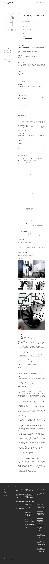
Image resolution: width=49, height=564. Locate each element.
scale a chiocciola (8, 2)
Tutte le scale (13, 6)
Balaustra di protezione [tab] (7, 61)
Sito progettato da (6, 559)
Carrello (6, 495)
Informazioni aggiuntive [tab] (7, 48)
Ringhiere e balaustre (27, 6)
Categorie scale (20, 6)
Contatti (6, 491)
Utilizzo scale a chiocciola (30, 521)
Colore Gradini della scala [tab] (7, 52)
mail (33, 453)
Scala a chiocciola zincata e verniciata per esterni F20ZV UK (30, 502)
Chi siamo (6, 492)
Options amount (24, 34)
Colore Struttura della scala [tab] (8, 50)
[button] (19, 13)
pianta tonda (26, 471)
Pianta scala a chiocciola (40, 489)
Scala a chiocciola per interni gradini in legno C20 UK (30, 507)
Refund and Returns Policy (30, 529)
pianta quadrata (33, 471)
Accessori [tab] (5, 59)
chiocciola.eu (12, 559)
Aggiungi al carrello (28, 38)
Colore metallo (25, 29)
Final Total (23, 36)
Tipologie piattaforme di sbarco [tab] (8, 54)
